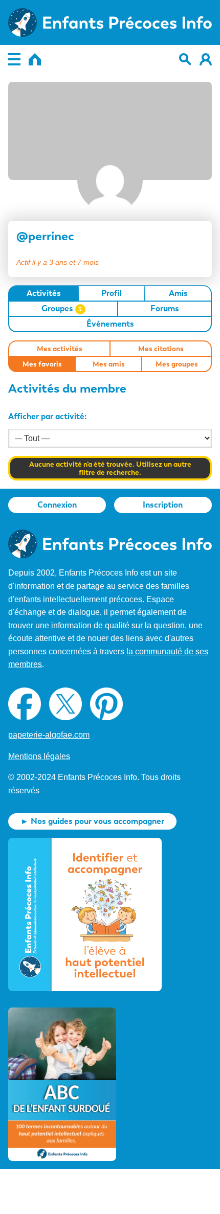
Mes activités (59, 348)
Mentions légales (39, 756)
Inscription (163, 504)
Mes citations (161, 348)
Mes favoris (42, 364)
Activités (44, 293)
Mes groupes (177, 364)
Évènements (110, 323)
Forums (164, 308)
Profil (111, 293)
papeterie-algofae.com (49, 734)
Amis (178, 293)
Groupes (61, 308)
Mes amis (109, 364)
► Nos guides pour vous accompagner (92, 821)
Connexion (57, 504)
